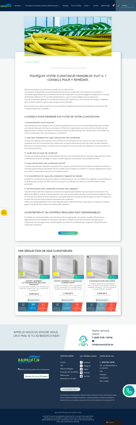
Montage (65, 5)
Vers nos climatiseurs (68, 233)
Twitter (86, 369)
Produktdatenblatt (23, 277)
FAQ (101, 371)
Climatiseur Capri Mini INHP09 (102, 281)
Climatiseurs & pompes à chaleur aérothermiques (41, 5)
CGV (61, 365)
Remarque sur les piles (68, 379)
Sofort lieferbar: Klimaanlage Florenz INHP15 (68, 282)
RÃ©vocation (64, 375)
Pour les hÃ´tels (76, 5)
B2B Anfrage (105, 5)
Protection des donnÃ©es (69, 372)
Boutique (18, 5)
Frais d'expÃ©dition (39, 295)
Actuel (86, 5)
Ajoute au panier (34, 300)
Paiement (103, 375)
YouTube (87, 376)
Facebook (87, 362)
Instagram (87, 366)
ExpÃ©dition (104, 378)
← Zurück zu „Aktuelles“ (32, 62)
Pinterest (87, 373)
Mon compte (104, 381)
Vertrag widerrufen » (70, 389)
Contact (95, 5)
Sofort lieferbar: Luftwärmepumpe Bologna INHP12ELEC (34, 282)
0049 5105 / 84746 (103, 337)
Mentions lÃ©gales (66, 369)
